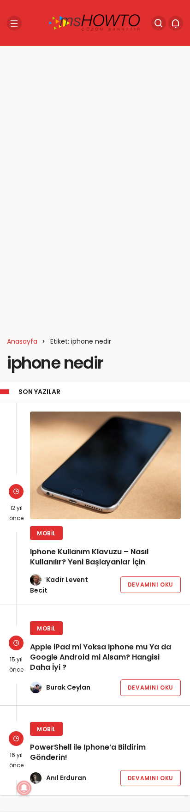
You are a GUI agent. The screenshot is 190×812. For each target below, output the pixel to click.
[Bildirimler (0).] (175, 23)
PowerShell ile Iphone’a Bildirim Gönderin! (88, 752)
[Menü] (14, 23)
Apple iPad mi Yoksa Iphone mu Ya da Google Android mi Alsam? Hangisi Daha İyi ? (100, 657)
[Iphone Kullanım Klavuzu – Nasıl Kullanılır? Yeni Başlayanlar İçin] (105, 465)
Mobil (46, 533)
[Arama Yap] (158, 23)
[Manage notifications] (24, 788)
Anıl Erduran (66, 777)
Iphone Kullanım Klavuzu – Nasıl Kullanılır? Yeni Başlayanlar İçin (89, 556)
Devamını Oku (150, 584)
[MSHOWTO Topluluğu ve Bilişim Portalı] (95, 22)
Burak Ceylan (68, 687)
